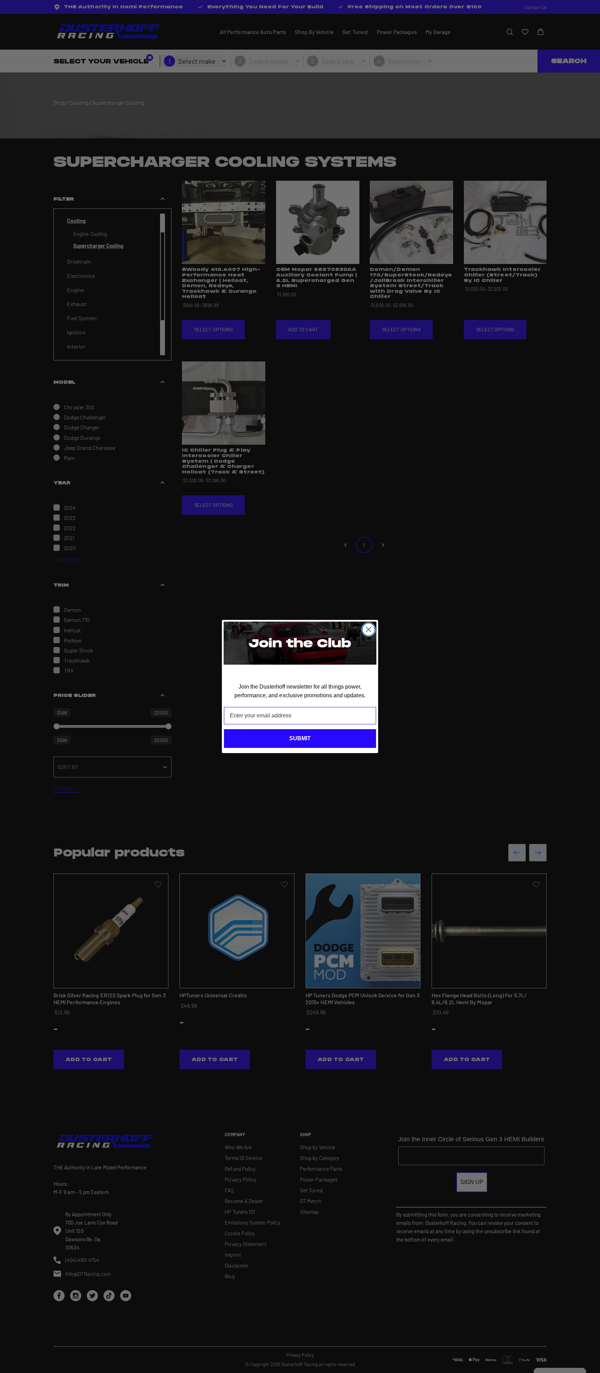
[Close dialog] (368, 629)
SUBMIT (300, 738)
